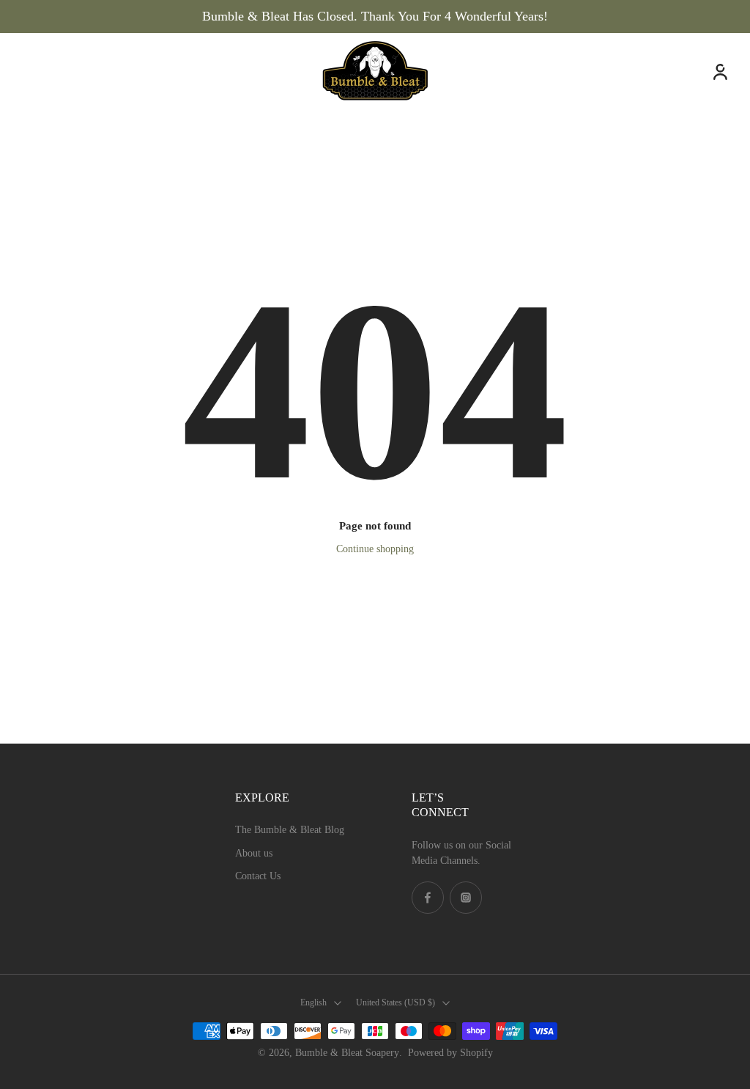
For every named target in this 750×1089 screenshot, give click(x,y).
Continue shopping (375, 548)
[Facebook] (428, 897)
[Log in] (719, 71)
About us (253, 853)
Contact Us (258, 875)
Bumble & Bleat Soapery (347, 1052)
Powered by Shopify (450, 1052)
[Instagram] (466, 897)
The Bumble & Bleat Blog (289, 829)
